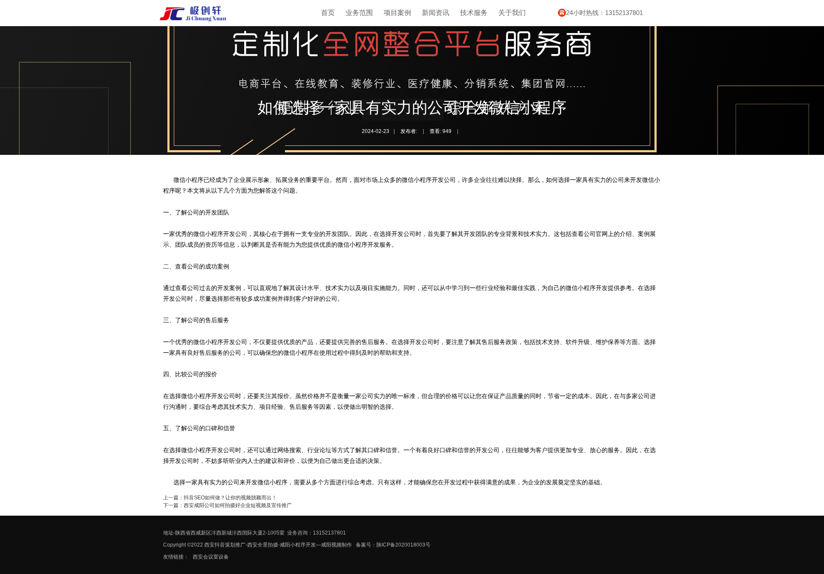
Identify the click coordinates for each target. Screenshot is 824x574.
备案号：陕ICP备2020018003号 (393, 545)
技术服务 (474, 12)
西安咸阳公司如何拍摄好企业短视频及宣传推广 (238, 505)
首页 (328, 12)
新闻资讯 (435, 12)
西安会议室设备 (211, 557)
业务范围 (359, 12)
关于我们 (512, 12)
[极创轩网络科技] (193, 21)
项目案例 (397, 12)
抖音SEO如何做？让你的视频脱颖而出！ (230, 498)
